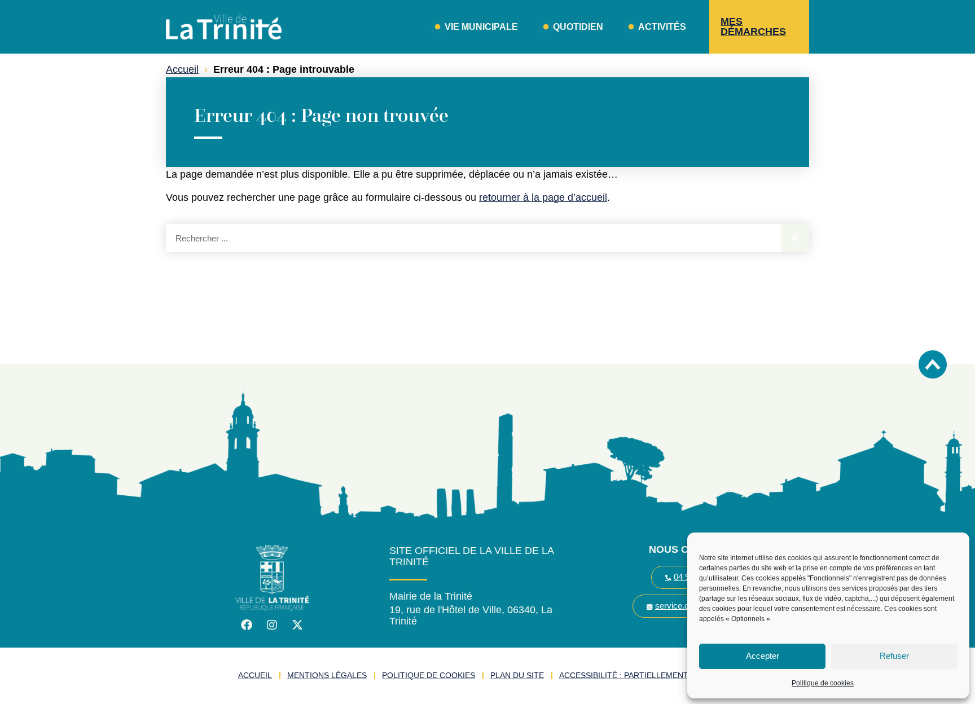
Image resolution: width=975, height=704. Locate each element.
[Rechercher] (795, 238)
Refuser (894, 656)
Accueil (182, 69)
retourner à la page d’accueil (543, 197)
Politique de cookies (823, 683)
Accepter (762, 656)
